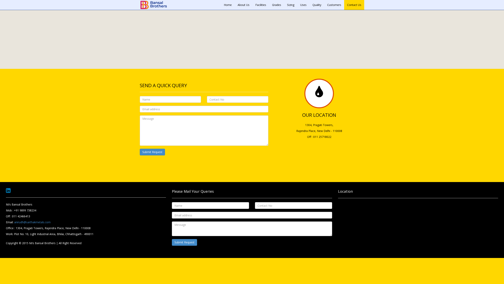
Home (228, 5)
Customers (334, 5)
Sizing (290, 5)
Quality (316, 5)
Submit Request (152, 152)
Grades (276, 5)
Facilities (260, 5)
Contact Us (354, 5)
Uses (303, 5)
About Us (243, 5)
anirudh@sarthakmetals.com (32, 222)
